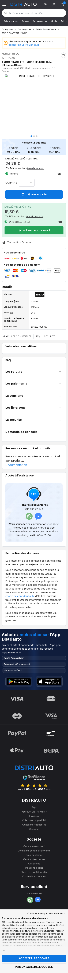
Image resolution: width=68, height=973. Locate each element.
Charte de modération (34, 876)
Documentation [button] (16, 465)
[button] (46, 4)
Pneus (25, 21)
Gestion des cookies (34, 859)
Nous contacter (34, 854)
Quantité (11, 183)
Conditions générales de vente (34, 850)
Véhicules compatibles (17, 336)
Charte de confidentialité (34, 872)
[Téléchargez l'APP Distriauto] (19, 681)
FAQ (38, 336)
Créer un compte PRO (34, 820)
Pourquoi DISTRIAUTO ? (34, 811)
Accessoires (39, 21)
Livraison (34, 815)
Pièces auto (10, 21)
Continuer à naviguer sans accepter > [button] (46, 913)
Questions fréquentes (34, 824)
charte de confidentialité (20, 595)
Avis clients (34, 863)
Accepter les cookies (34, 958)
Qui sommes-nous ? (34, 846)
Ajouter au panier (37, 194)
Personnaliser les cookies (34, 967)
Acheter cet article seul (36, 230)
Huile (54, 21)
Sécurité (49, 336)
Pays (34, 807)
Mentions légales (34, 867)
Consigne (34, 828)
